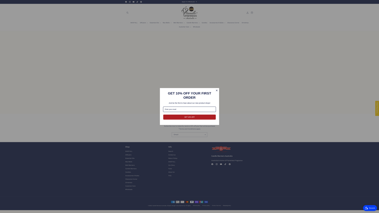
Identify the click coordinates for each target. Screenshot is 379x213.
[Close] (216, 90)
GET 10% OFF (189, 117)
